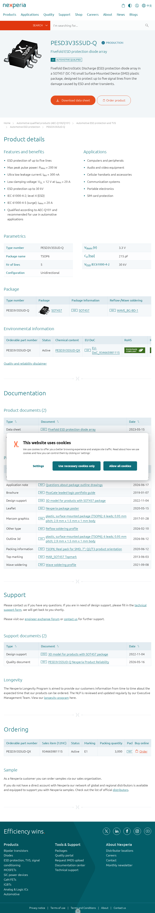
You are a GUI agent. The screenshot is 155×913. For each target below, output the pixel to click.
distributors (120, 790)
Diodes (8, 855)
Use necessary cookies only (76, 466)
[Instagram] (137, 831)
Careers (93, 14)
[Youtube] (147, 831)
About (107, 14)
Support (65, 14)
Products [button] (9, 14)
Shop (78, 14)
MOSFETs (10, 870)
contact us (71, 619)
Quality (48, 14)
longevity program (56, 697)
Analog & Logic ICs (16, 889)
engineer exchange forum (42, 619)
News (121, 14)
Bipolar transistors (16, 850)
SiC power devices (16, 874)
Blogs (133, 14)
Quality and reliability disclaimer (25, 363)
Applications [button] (30, 14)
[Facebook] (127, 831)
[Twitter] (106, 831)
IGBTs (7, 884)
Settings (38, 466)
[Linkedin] (116, 831)
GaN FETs (10, 879)
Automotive (12, 894)
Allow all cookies (120, 466)
